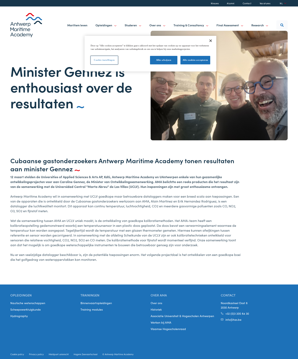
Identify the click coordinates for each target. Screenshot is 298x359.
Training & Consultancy (189, 25)
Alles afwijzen (163, 60)
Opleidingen (104, 25)
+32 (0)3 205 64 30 (237, 313)
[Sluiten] (210, 40)
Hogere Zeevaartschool (86, 354)
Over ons (155, 25)
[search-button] (282, 25)
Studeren (131, 25)
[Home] (26, 25)
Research (257, 25)
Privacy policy (36, 354)
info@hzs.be (233, 319)
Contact (247, 3)
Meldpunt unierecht (59, 354)
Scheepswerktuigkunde (25, 309)
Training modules (91, 309)
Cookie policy (17, 354)
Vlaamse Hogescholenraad (168, 329)
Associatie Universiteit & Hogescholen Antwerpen (182, 316)
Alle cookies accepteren (195, 60)
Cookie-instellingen (104, 60)
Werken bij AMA (161, 322)
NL (281, 3)
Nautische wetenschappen (27, 303)
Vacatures (265, 3)
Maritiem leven (77, 25)
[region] (150, 53)
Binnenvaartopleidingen (96, 303)
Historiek (156, 309)
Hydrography (19, 316)
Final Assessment (228, 25)
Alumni (230, 3)
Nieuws (215, 3)
